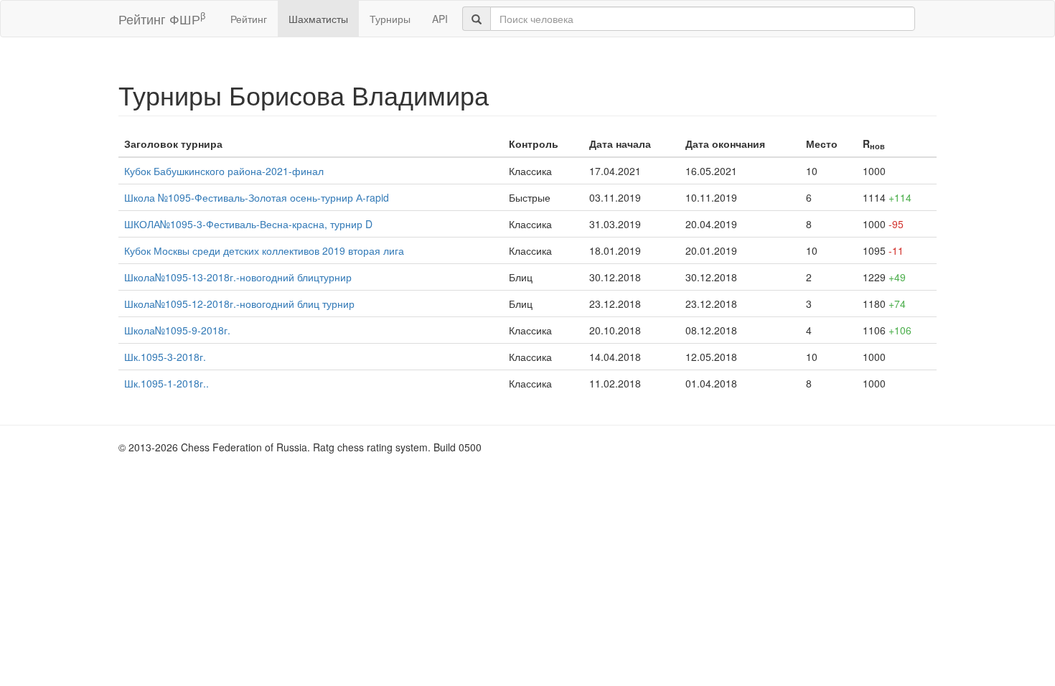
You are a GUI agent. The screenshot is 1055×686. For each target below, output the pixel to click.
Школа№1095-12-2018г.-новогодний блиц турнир (239, 303)
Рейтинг (248, 18)
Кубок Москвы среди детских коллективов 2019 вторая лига (264, 250)
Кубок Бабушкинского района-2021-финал (224, 171)
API (440, 18)
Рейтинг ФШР (161, 18)
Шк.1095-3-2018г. (165, 356)
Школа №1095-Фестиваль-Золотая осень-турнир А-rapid (256, 197)
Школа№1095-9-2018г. (177, 330)
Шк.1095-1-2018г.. (166, 383)
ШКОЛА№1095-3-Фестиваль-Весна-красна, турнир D (248, 224)
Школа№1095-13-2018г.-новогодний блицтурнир (238, 277)
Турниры (390, 18)
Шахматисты (318, 18)
